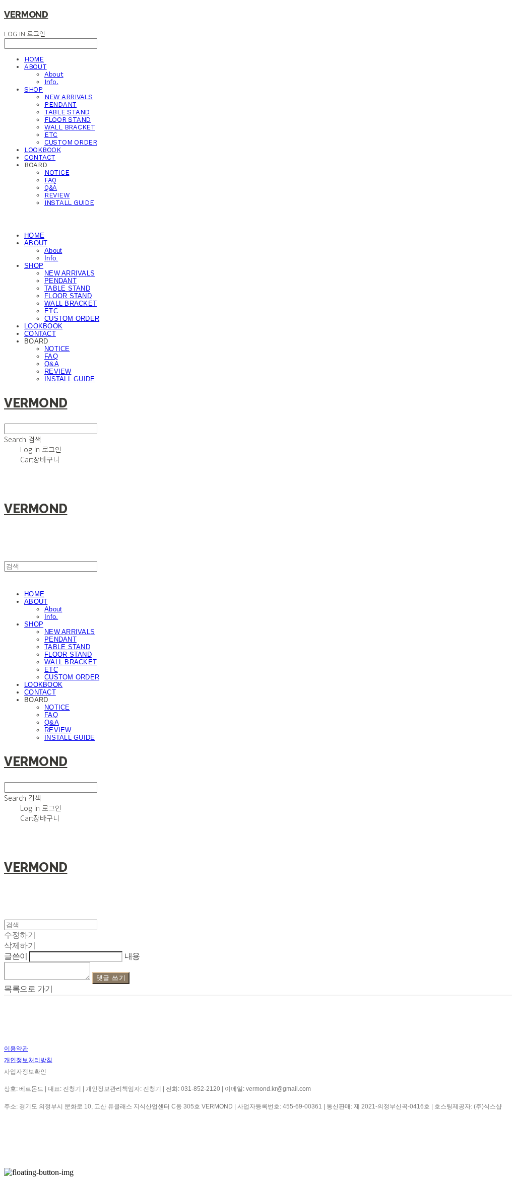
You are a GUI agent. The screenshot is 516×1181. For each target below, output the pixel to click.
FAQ (50, 180)
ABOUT (35, 67)
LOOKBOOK (42, 150)
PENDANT (60, 104)
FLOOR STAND (67, 119)
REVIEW (57, 195)
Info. (51, 82)
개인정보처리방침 (28, 1060)
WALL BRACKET (69, 127)
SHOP (33, 89)
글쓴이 (16, 956)
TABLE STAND (67, 112)
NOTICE (56, 172)
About (53, 74)
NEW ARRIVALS (68, 97)
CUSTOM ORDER (70, 142)
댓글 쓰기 (110, 978)
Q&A (50, 187)
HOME (34, 59)
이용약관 (16, 1048)
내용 (132, 956)
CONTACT (39, 157)
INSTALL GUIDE (69, 202)
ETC (50, 134)
